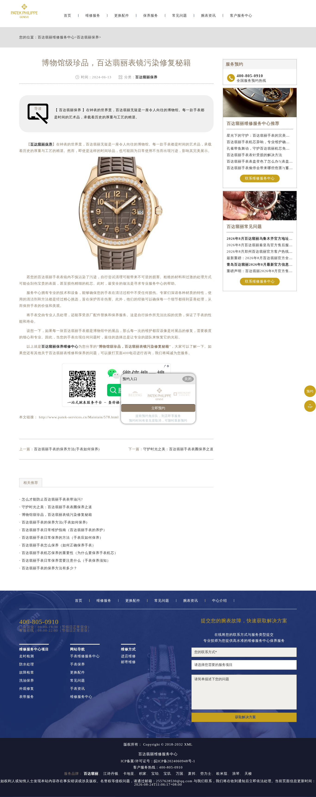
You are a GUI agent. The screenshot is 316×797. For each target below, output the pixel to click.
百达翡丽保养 (88, 37)
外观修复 (26, 688)
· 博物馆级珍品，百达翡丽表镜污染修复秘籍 (55, 515)
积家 (142, 773)
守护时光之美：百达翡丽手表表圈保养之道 (178, 449)
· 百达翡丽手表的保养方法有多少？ (48, 568)
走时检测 (26, 656)
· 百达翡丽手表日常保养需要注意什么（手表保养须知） (65, 560)
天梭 (248, 773)
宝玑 (167, 773)
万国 (179, 773)
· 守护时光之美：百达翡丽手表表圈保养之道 (55, 507)
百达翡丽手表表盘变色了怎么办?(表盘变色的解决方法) (260, 161)
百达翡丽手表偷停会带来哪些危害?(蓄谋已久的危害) (260, 168)
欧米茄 (221, 773)
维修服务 (92, 15)
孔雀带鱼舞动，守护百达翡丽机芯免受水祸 (260, 148)
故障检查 (26, 672)
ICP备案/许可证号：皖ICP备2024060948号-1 (158, 761)
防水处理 (26, 664)
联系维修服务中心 (260, 178)
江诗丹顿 (110, 773)
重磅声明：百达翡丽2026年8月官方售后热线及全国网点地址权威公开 (260, 271)
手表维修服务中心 (85, 656)
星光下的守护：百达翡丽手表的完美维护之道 (260, 135)
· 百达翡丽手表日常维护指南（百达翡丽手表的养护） (63, 530)
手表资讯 (77, 688)
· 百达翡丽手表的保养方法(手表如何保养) (53, 522)
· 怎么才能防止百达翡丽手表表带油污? (51, 499)
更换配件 (121, 15)
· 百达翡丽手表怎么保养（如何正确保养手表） (57, 545)
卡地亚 (128, 773)
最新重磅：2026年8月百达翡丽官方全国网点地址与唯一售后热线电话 (260, 258)
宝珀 (155, 773)
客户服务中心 (241, 15)
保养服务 (150, 15)
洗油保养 (26, 680)
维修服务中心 (81, 697)
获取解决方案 (245, 717)
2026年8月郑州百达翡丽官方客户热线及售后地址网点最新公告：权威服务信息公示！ (260, 251)
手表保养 (77, 664)
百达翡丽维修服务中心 (56, 37)
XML (188, 744)
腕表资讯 (208, 15)
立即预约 (158, 408)
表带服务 (26, 697)
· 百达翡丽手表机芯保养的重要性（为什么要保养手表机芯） (68, 553)
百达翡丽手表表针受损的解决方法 (254, 155)
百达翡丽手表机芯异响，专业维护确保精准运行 (260, 142)
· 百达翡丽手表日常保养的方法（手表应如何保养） (61, 537)
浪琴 (236, 773)
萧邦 (191, 773)
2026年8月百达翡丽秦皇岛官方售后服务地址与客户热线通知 (260, 245)
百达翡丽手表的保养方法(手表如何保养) (67, 449)
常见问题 (179, 15)
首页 (67, 15)
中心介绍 (219, 600)
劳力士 (205, 773)
